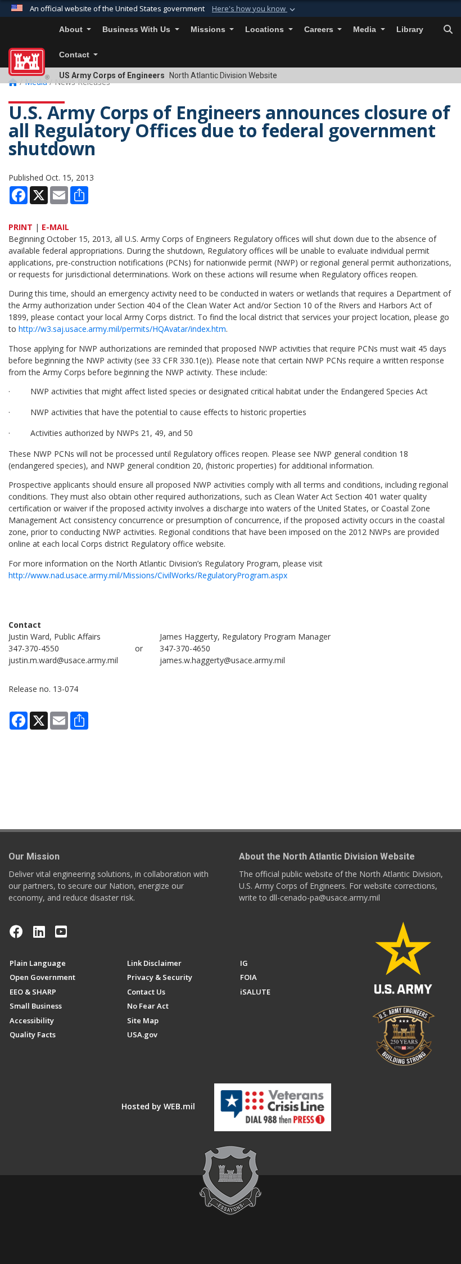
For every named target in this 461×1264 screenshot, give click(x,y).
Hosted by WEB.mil (158, 1106)
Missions (209, 29)
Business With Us (137, 29)
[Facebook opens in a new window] (16, 931)
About (72, 29)
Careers (320, 29)
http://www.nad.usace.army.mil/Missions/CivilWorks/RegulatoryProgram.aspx (147, 575)
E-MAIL (55, 227)
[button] (254, 9)
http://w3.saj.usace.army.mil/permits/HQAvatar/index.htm (122, 328)
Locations (265, 29)
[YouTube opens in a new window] (61, 931)
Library (409, 29)
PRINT (20, 227)
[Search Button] (448, 30)
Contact (75, 55)
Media (365, 29)
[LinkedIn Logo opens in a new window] (39, 931)
